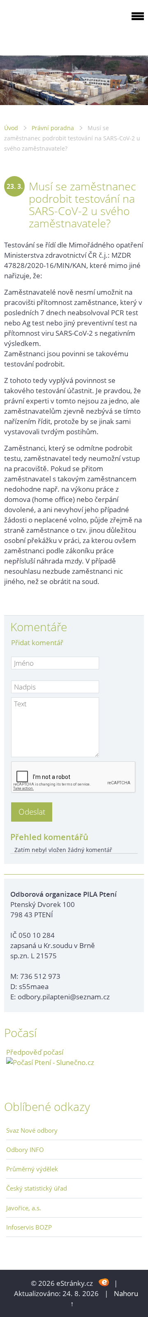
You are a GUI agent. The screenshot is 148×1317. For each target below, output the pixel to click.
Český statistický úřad (36, 1188)
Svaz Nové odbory (32, 1130)
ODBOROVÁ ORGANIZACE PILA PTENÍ (56, 26)
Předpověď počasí (34, 1052)
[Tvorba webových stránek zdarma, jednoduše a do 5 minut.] (104, 1282)
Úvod (11, 128)
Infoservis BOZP (29, 1227)
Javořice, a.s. (23, 1208)
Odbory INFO (25, 1149)
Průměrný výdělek (32, 1169)
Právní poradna (53, 128)
